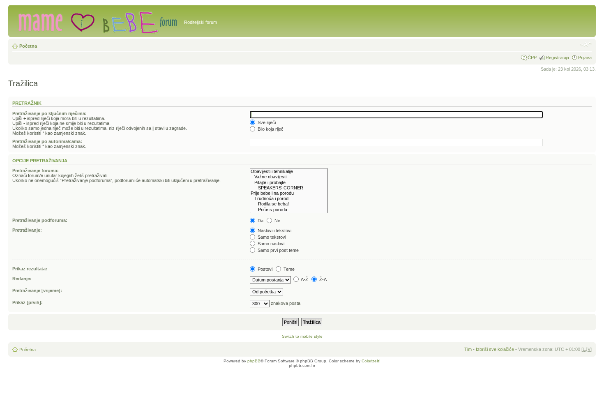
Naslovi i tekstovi (273, 230)
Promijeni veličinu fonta (586, 44)
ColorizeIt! (371, 361)
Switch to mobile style (302, 336)
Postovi (264, 269)
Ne (276, 220)
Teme (288, 269)
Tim (468, 349)
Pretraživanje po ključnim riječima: (49, 113)
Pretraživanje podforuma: (39, 220)
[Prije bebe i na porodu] (289, 193)
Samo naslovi (270, 243)
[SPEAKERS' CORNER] (289, 188)
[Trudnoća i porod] (289, 198)
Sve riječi (266, 122)
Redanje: (22, 278)
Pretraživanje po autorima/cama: (47, 141)
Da (259, 220)
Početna (28, 46)
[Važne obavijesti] (289, 177)
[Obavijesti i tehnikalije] (289, 171)
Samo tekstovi (271, 237)
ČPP (532, 57)
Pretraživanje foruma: (35, 170)
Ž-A (322, 279)
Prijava (585, 57)
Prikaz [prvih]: (27, 302)
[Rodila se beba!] (289, 204)
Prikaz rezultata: (29, 268)
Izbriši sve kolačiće (495, 349)
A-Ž (304, 279)
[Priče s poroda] (289, 209)
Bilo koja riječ (270, 129)
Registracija (557, 57)
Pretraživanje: (27, 230)
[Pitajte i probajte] (289, 182)
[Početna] (97, 21)
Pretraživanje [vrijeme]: (37, 290)
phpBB (254, 361)
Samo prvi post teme (277, 250)
